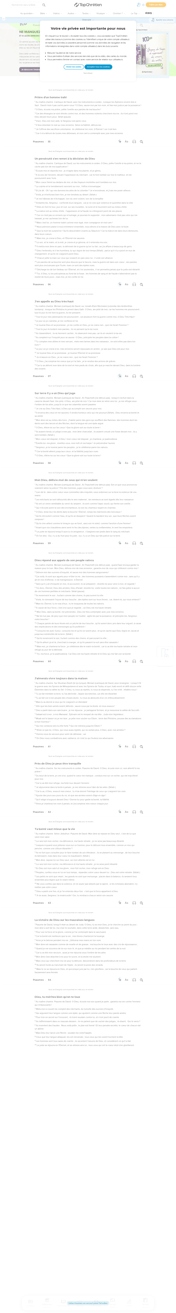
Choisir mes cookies (73, 67)
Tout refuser (88, 73)
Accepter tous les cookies (98, 67)
